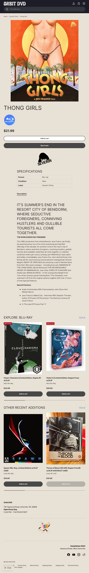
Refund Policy (34, 565)
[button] (78, 3)
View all (82, 317)
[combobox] (44, 9)
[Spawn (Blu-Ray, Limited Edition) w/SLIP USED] (23, 438)
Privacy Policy (22, 565)
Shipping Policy (47, 565)
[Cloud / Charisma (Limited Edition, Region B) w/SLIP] (23, 348)
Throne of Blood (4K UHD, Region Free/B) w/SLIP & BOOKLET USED (63, 469)
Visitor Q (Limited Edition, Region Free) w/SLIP (62, 379)
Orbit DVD (12, 562)
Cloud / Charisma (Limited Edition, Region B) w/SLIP (22, 379)
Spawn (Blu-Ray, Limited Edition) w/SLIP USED (21, 469)
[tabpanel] (44, 252)
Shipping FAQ (60, 565)
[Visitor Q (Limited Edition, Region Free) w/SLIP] (65, 348)
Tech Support (18, 567)
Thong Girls (23, 16)
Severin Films (14, 16)
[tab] (22, 193)
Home (5, 16)
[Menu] (83, 3)
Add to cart (44, 138)
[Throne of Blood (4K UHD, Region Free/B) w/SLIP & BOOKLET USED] (65, 438)
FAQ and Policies (73, 565)
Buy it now (44, 145)
